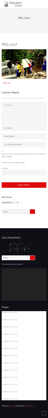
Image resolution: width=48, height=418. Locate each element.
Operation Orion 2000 (10, 392)
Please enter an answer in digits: (13, 162)
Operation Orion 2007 (9, 356)
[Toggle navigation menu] (44, 4)
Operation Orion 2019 (9, 327)
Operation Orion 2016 (9, 312)
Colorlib (13, 406)
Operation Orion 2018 (9, 399)
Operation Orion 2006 (10, 363)
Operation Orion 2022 (9, 334)
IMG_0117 (7, 83)
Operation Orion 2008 (10, 348)
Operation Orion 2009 (10, 341)
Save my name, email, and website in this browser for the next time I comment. (24, 155)
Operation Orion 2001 (9, 384)
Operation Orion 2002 (10, 370)
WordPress (29, 406)
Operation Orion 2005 (9, 377)
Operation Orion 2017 (9, 320)
